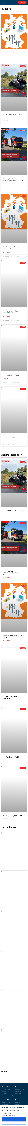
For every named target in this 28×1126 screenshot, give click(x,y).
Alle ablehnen (14, 1122)
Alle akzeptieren (14, 1119)
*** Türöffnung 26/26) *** (12, 437)
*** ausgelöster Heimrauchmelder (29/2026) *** (13, 180)
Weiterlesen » (6, 515)
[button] (15, 2)
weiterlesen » (6, 120)
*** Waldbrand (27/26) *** (12, 375)
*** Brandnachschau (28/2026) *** (10, 312)
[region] (14, 1115)
